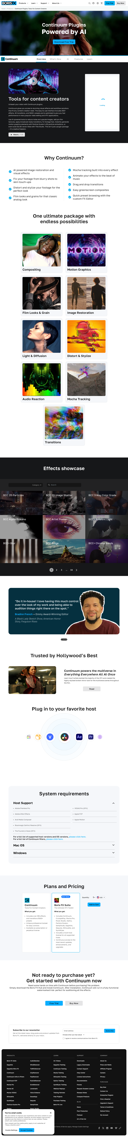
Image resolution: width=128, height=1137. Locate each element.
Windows (19, 853)
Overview (41, 59)
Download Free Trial (64, 42)
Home (3, 8)
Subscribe (110, 1031)
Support (44, 3)
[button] (62, 639)
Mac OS (18, 845)
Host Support (23, 803)
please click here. (77, 836)
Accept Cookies (27, 1130)
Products (22, 3)
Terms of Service (61, 1126)
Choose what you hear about (72, 1035)
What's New (55, 59)
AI (68, 59)
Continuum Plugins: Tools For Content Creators (31, 8)
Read (91, 689)
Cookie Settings (11, 1130)
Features (78, 59)
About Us (55, 3)
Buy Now (120, 3)
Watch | (18, 135)
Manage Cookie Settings (80, 1126)
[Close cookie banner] (51, 1113)
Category (35, 485)
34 (71, 570)
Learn (33, 3)
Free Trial (109, 3)
